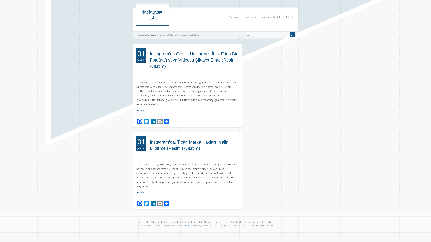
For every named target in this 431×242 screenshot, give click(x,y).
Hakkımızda (250, 17)
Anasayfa (234, 17)
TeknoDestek (142, 222)
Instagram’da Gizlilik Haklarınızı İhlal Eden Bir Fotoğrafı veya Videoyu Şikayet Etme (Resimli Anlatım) (194, 60)
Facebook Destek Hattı (262, 222)
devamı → (141, 110)
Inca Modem (189, 222)
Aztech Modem (158, 222)
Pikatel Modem (204, 222)
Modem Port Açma (241, 222)
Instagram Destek (271, 17)
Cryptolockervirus (222, 222)
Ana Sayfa (151, 35)
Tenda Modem (174, 222)
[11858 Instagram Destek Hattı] (152, 21)
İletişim (289, 17)
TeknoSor (188, 225)
